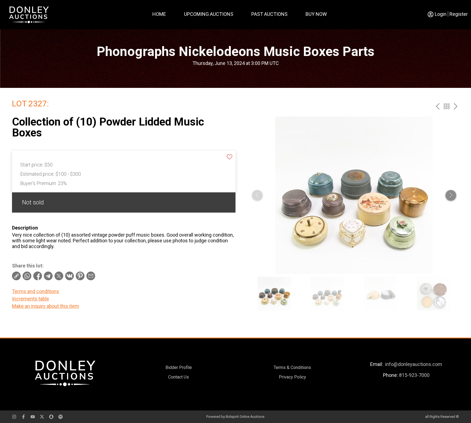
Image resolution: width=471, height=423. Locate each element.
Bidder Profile (178, 367)
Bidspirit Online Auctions (245, 417)
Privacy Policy (292, 377)
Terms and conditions (35, 291)
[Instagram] (14, 417)
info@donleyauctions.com (413, 364)
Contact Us (178, 377)
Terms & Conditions (292, 367)
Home (159, 14)
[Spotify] (60, 417)
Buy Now (316, 14)
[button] (450, 195)
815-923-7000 (414, 375)
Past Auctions (269, 14)
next (455, 106)
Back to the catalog (446, 106)
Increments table (30, 299)
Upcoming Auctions (208, 14)
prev (437, 106)
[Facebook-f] (23, 417)
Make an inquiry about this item (45, 306)
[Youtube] (33, 417)
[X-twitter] (42, 417)
